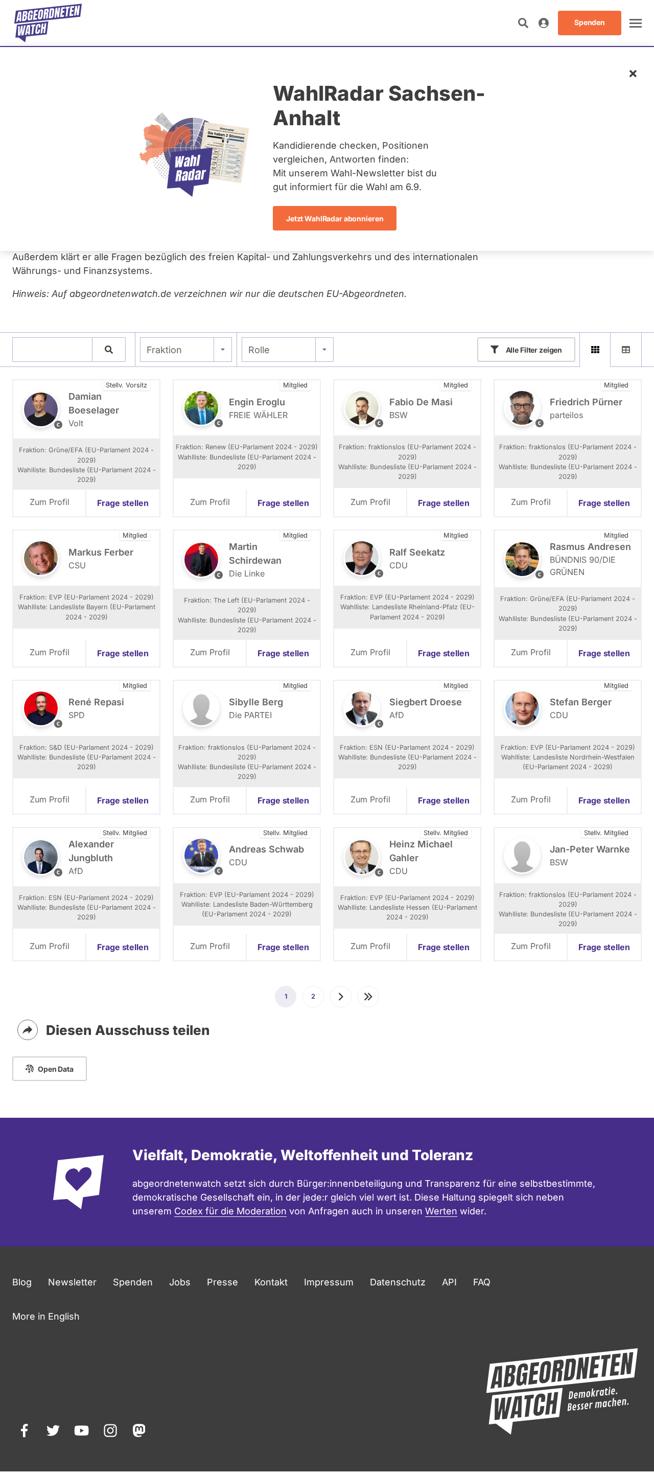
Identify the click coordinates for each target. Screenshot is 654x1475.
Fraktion (164, 349)
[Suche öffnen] (523, 23)
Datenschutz (398, 1282)
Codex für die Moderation (230, 1211)
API (449, 1282)
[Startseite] (48, 23)
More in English (46, 1316)
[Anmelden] (544, 23)
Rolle (259, 349)
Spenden (133, 1282)
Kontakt (271, 1282)
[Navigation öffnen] (635, 23)
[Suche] (109, 349)
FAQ (482, 1282)
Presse (222, 1282)
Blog (22, 1282)
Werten (441, 1211)
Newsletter (72, 1282)
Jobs (180, 1282)
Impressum (329, 1282)
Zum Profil (49, 502)
